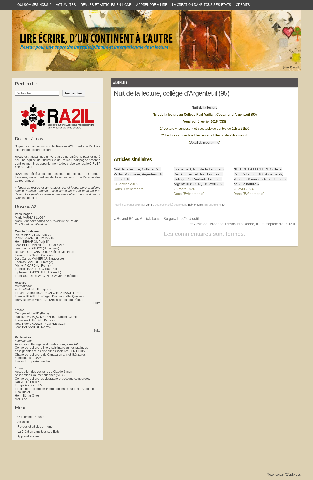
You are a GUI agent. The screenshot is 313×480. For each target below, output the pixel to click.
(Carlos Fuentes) (26, 198)
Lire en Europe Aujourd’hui (33, 361)
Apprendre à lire (151, 5)
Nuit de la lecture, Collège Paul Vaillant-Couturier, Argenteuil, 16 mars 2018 (138, 174)
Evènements (120, 82)
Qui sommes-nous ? (34, 5)
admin (149, 204)
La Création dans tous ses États (201, 5)
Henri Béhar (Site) (27, 395)
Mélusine (21, 399)
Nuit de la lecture (204, 107)
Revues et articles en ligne (106, 5)
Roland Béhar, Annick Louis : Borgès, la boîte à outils (157, 218)
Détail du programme (204, 142)
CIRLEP (94, 163)
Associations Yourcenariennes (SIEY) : (40, 375)
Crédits (243, 5)
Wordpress (293, 474)
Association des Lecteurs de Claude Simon (43, 371)
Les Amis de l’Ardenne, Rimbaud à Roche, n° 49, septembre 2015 (241, 224)
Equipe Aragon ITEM (28, 385)
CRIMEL (27, 167)
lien (223, 204)
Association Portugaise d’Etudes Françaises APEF (48, 344)
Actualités (66, 5)
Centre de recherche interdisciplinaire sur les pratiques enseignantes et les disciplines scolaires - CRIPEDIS (51, 349)
